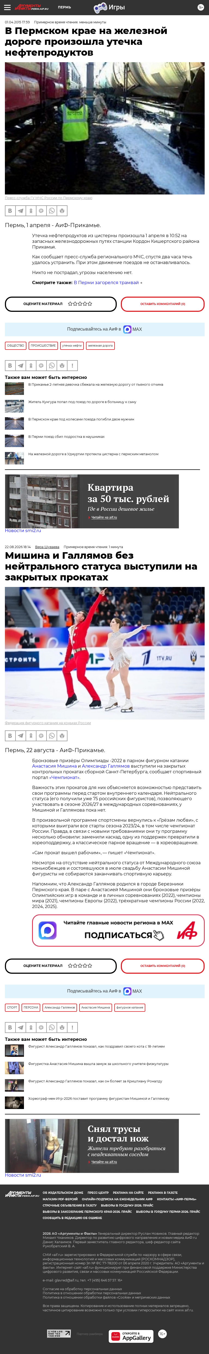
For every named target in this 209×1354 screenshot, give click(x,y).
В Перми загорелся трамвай (106, 282)
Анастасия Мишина (54, 766)
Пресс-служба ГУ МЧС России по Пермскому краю (48, 198)
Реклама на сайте (128, 1193)
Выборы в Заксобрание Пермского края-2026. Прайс (87, 1212)
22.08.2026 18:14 (18, 547)
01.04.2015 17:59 (17, 22)
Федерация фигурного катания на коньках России (48, 723)
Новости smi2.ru (23, 530)
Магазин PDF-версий (60, 1199)
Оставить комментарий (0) (162, 304)
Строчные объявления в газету (70, 1205)
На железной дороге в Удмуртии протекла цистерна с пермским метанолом (93, 454)
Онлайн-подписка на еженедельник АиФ (117, 1199)
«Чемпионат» (64, 777)
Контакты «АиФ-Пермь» (176, 1199)
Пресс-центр (98, 1193)
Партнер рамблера (90, 1334)
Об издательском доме (63, 1193)
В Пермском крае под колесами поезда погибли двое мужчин (81, 419)
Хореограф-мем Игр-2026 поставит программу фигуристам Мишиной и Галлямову (99, 1099)
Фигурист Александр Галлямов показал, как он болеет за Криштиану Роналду (95, 1081)
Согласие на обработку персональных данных (82, 1289)
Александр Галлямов (106, 766)
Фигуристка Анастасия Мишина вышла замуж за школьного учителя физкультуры (98, 1064)
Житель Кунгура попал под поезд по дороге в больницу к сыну (82, 402)
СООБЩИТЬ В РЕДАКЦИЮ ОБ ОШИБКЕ (72, 1218)
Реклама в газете (163, 1193)
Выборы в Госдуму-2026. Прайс (127, 1205)
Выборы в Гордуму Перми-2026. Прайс (168, 1212)
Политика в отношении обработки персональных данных (92, 1293)
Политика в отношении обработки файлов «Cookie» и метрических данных (106, 1297)
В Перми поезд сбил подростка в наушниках (66, 437)
